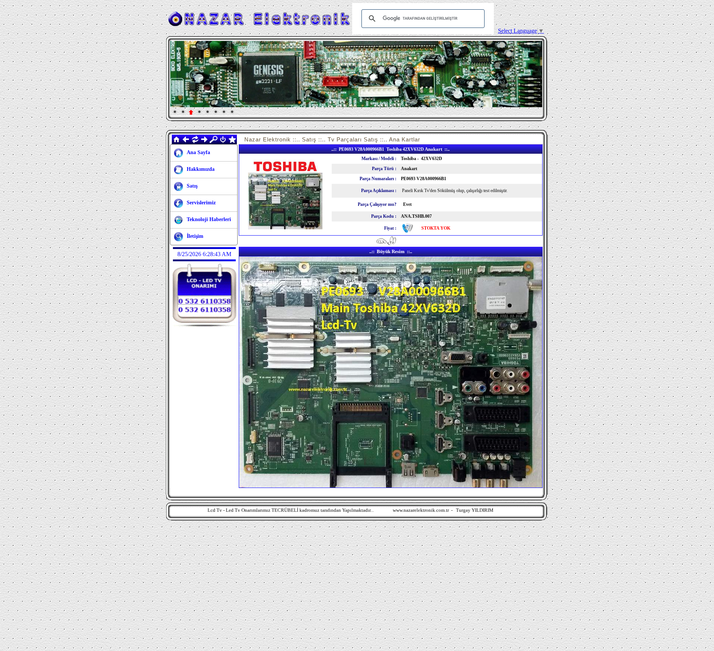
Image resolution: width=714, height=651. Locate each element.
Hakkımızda (201, 169)
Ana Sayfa (198, 152)
